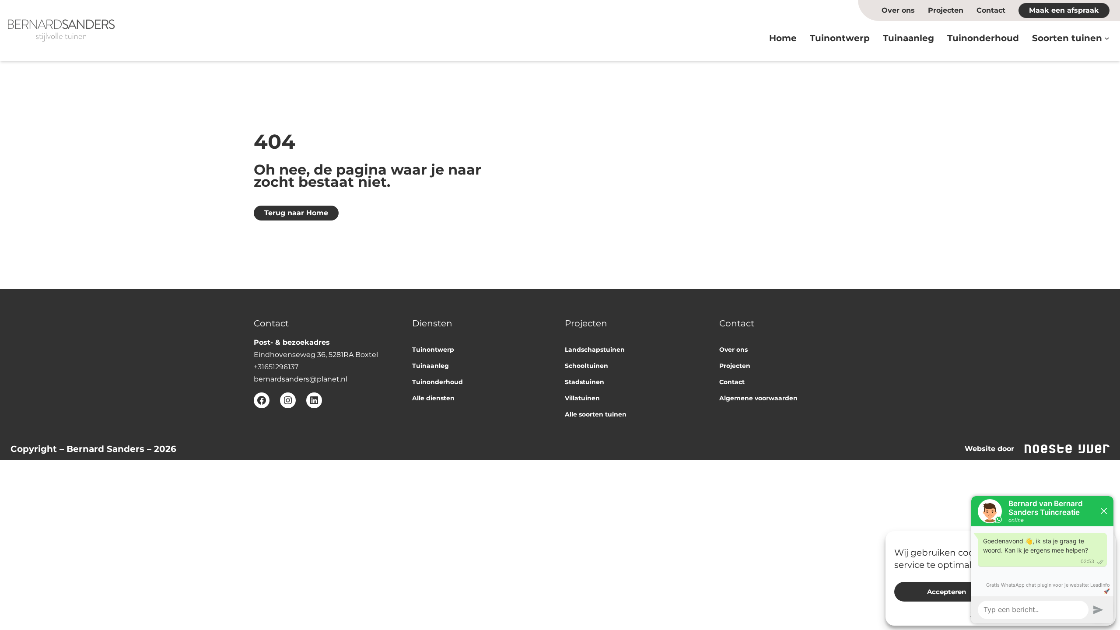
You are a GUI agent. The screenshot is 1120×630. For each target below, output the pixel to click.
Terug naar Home (296, 213)
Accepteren (946, 592)
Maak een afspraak (1064, 10)
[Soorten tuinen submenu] (1107, 38)
